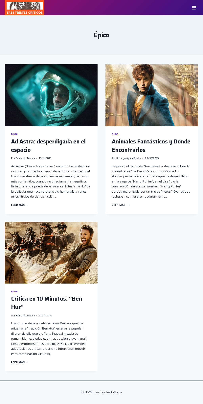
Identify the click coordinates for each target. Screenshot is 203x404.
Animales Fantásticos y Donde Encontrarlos (151, 145)
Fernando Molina (25, 158)
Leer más (20, 205)
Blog (14, 134)
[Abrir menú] (194, 7)
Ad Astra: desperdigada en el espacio (48, 145)
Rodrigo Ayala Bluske (128, 158)
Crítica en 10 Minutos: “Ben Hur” (46, 302)
